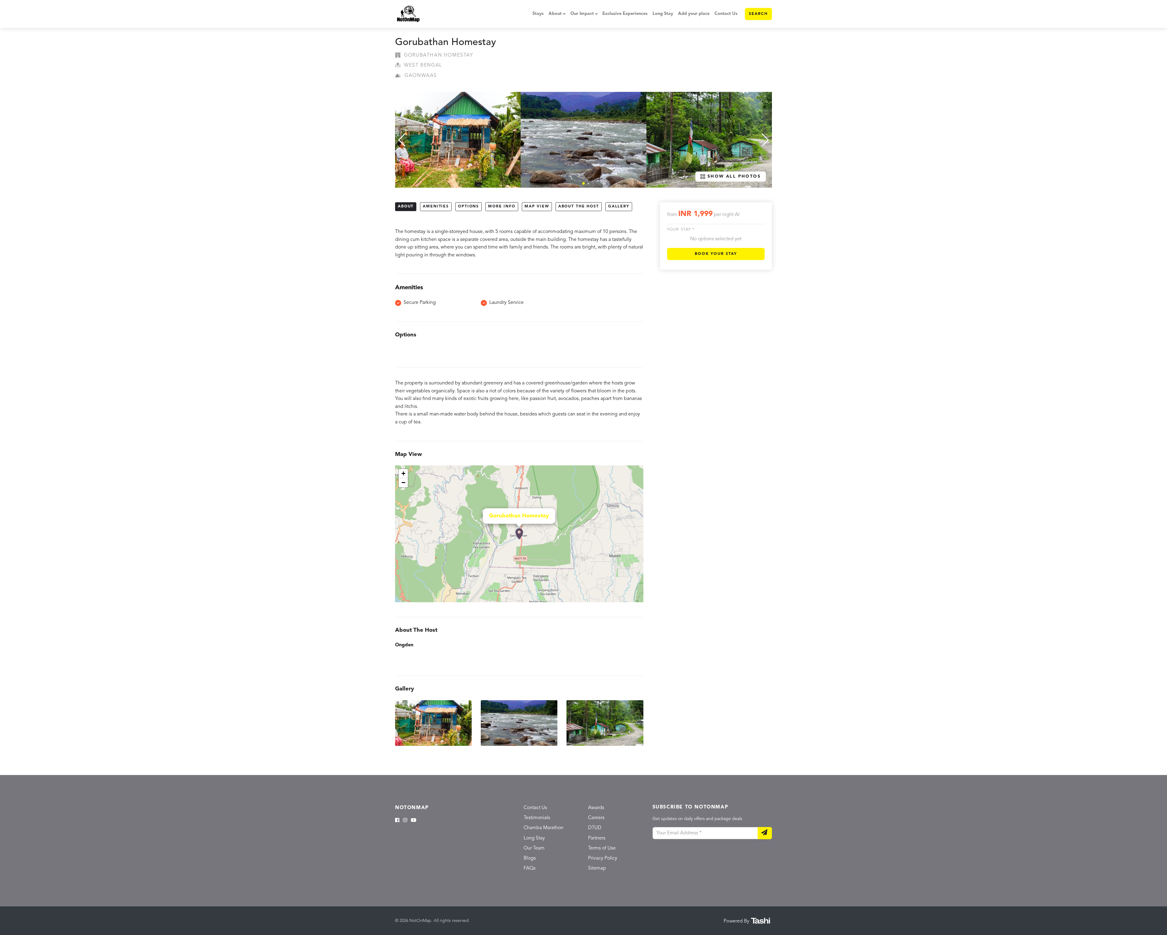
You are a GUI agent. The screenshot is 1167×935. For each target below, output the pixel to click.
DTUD (594, 828)
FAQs (529, 868)
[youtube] (413, 820)
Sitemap (597, 868)
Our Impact (582, 14)
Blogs (530, 858)
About (555, 14)
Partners (596, 838)
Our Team (534, 848)
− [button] (403, 482)
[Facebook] (397, 820)
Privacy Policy (602, 858)
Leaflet (637, 599)
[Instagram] (405, 820)
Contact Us (726, 14)
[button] (583, 183)
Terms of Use (602, 848)
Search (758, 14)
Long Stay (662, 14)
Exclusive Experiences (625, 14)
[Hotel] (519, 534)
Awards (596, 807)
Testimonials (537, 817)
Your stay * (681, 230)
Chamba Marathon (543, 828)
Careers (596, 817)
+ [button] (403, 473)
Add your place (694, 14)
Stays (538, 14)
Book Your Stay (716, 254)
